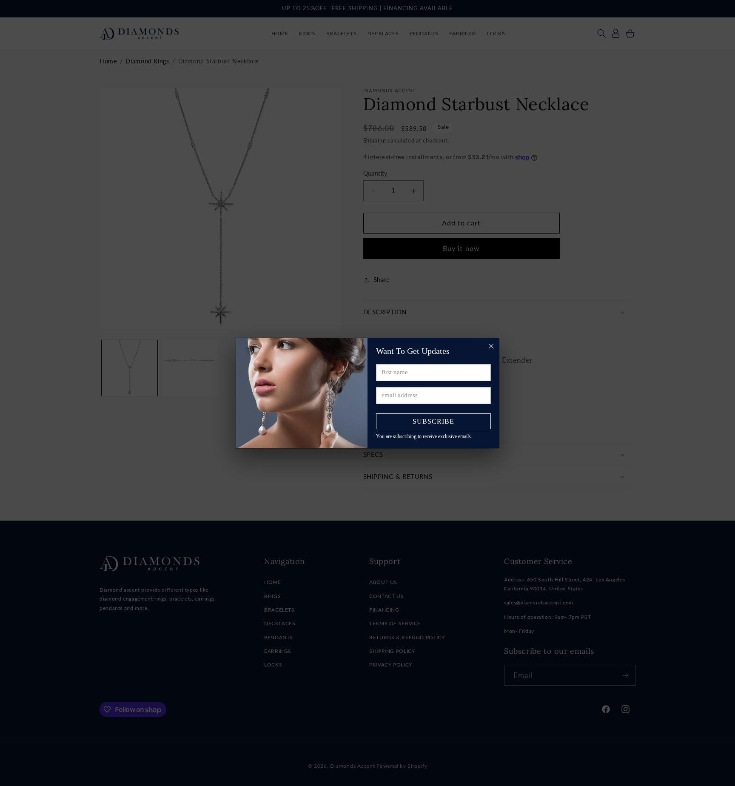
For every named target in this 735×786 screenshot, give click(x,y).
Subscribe (433, 421)
